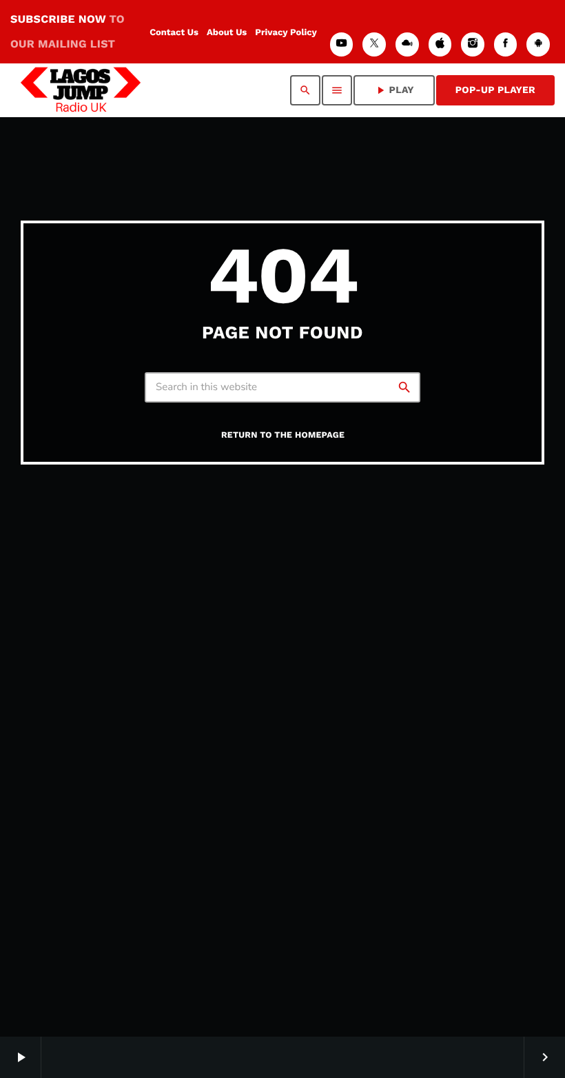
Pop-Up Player (495, 90)
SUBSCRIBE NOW (67, 31)
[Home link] (80, 90)
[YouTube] (341, 44)
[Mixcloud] (407, 44)
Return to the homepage (283, 435)
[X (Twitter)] (374, 44)
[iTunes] (440, 44)
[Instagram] (472, 44)
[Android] (538, 44)
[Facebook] (505, 44)
